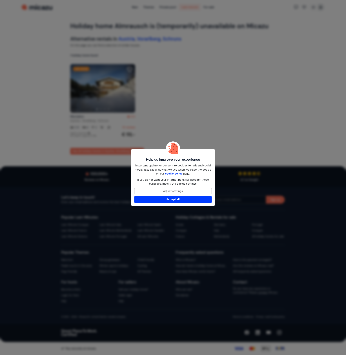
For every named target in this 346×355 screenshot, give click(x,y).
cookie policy (174, 173)
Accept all (173, 199)
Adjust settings (173, 191)
